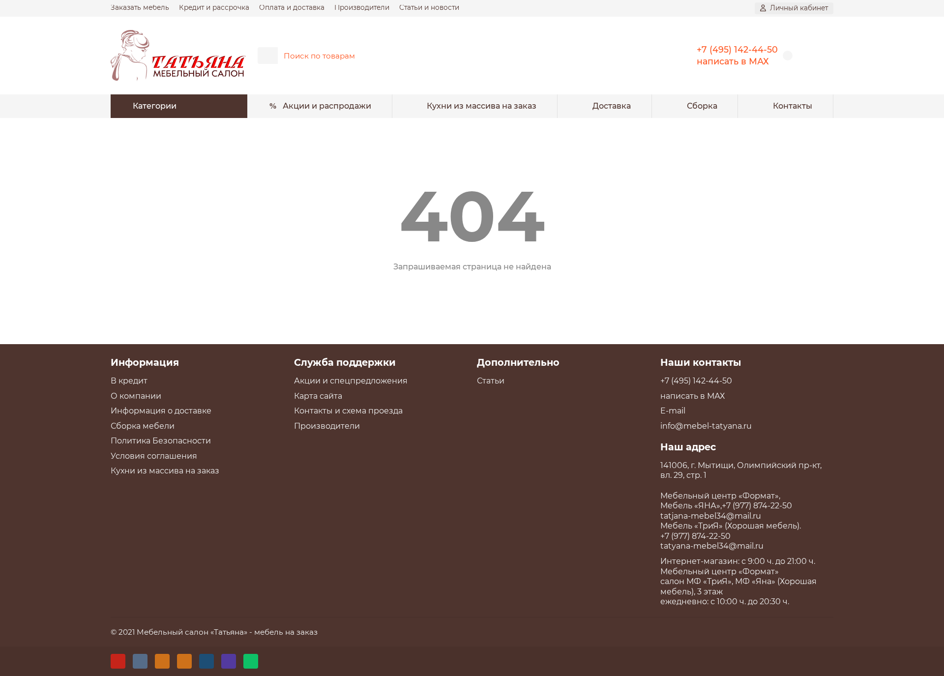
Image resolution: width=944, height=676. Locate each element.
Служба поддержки (345, 362)
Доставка (611, 106)
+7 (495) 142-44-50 (737, 49)
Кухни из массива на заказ (481, 106)
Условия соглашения (154, 456)
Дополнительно (518, 362)
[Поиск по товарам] (648, 55)
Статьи (490, 380)
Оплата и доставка (291, 7)
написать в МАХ (733, 61)
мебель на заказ (286, 632)
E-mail (672, 410)
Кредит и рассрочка (214, 7)
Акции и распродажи (327, 106)
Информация (145, 362)
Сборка (702, 106)
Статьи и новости (429, 7)
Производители (361, 7)
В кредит (129, 380)
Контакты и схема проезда (348, 410)
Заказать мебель (140, 7)
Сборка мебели (143, 426)
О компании (136, 396)
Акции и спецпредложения (351, 380)
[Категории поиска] (268, 55)
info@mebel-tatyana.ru (706, 426)
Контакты (792, 106)
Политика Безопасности (161, 440)
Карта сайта (318, 396)
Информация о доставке (161, 410)
